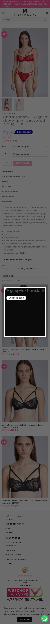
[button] (44, 618)
